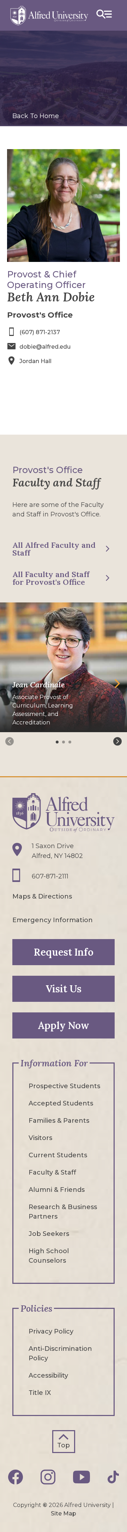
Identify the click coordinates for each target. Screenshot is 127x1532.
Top (63, 1445)
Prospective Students (64, 1086)
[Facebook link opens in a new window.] (15, 1477)
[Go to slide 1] (58, 742)
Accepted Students (61, 1103)
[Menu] (104, 15)
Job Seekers (49, 1234)
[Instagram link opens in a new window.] (48, 1477)
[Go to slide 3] (70, 742)
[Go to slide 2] (64, 742)
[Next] (117, 741)
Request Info (63, 952)
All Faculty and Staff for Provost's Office (50, 578)
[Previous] (9, 741)
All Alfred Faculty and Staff (54, 549)
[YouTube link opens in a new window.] (81, 1477)
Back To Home (35, 116)
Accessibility (48, 1375)
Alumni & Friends (57, 1190)
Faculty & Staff (52, 1172)
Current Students (58, 1155)
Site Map (63, 1513)
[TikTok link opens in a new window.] (113, 1477)
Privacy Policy (51, 1331)
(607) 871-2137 (39, 332)
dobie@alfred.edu (45, 346)
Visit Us (63, 988)
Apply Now (63, 1025)
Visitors (40, 1138)
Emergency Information (52, 920)
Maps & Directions (42, 896)
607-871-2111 (50, 876)
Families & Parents (59, 1121)
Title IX (40, 1393)
